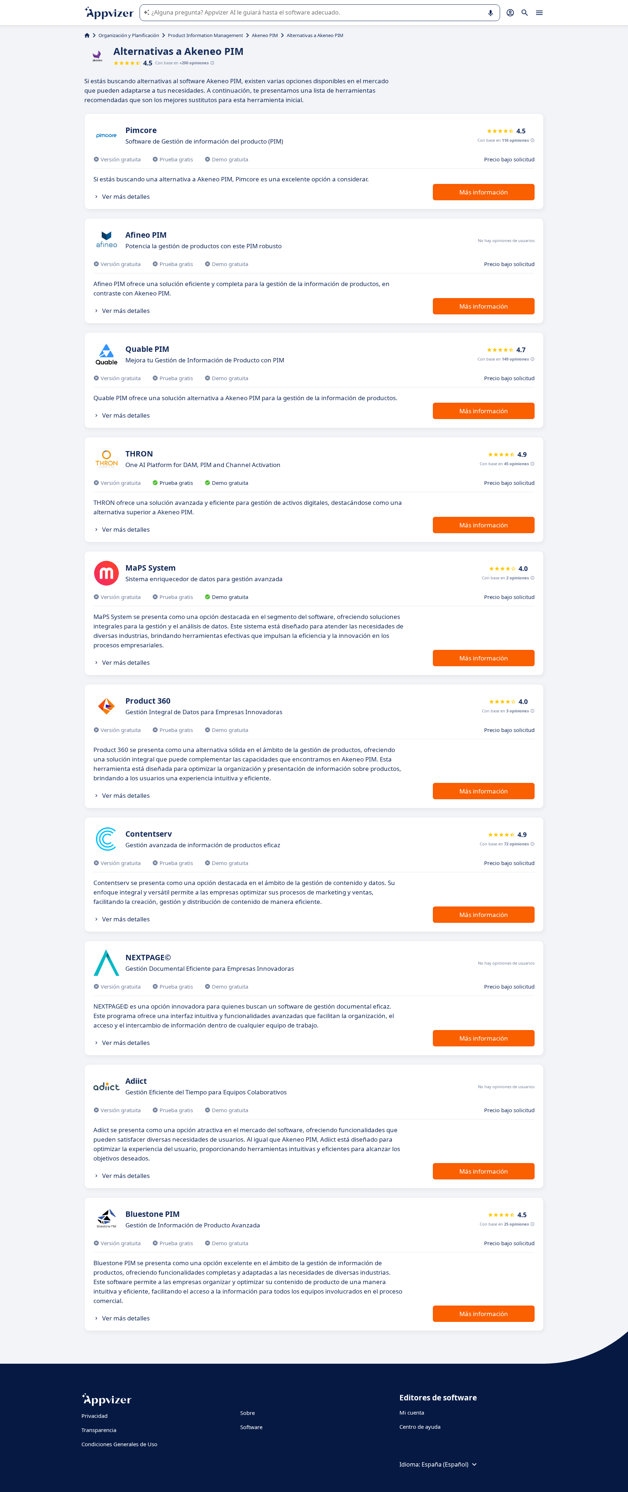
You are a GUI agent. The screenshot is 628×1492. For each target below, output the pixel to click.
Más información (483, 192)
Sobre (247, 1412)
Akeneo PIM (265, 35)
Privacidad (94, 1415)
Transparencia (98, 1429)
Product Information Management (205, 35)
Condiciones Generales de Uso (119, 1444)
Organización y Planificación (128, 35)
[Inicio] (87, 35)
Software (251, 1427)
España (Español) (445, 1464)
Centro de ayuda (419, 1426)
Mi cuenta (411, 1412)
